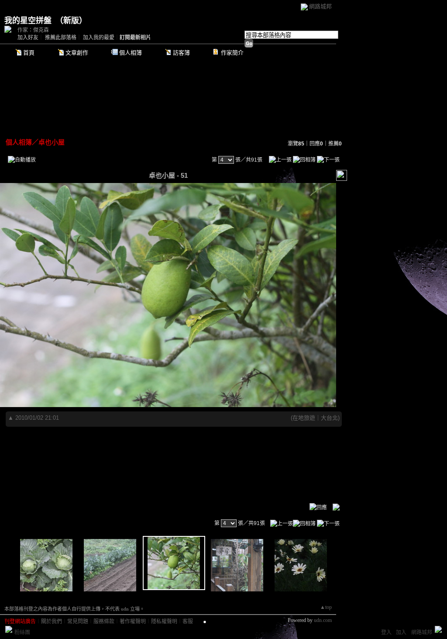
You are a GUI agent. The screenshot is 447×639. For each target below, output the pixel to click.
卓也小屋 (51, 142)
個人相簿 (130, 52)
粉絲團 (22, 632)
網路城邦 (320, 6)
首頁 (28, 52)
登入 (386, 632)
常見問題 (77, 621)
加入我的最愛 (98, 38)
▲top (326, 607)
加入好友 (27, 38)
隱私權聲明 (164, 621)
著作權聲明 (133, 621)
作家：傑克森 (33, 30)
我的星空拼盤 (28, 20)
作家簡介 (232, 52)
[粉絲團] (8, 629)
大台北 (329, 417)
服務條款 (103, 621)
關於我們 (51, 621)
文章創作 (76, 52)
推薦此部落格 (60, 38)
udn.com (323, 620)
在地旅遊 (303, 417)
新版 (71, 20)
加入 (401, 632)
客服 (187, 621)
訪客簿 (181, 52)
